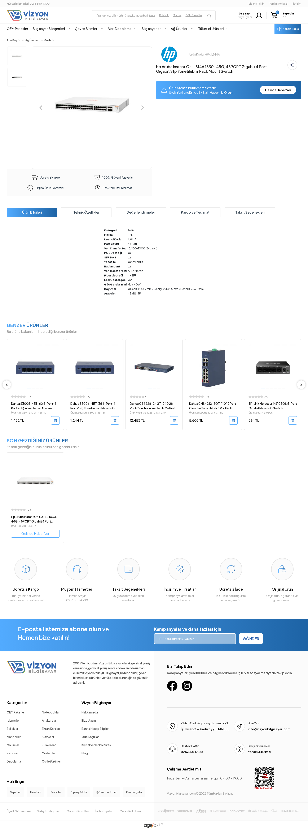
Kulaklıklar (49, 745)
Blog (85, 753)
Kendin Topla (291, 28)
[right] (301, 384)
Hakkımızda (90, 712)
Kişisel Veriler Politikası (96, 745)
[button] (283, 15)
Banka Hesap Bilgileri (95, 728)
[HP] (169, 54)
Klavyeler (48, 737)
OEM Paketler (16, 712)
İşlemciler (13, 720)
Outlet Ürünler (51, 761)
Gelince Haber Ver (278, 90)
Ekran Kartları (51, 728)
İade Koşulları (91, 737)
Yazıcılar (12, 753)
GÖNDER (251, 638)
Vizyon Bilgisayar (96, 702)
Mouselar (13, 745)
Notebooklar (51, 712)
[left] (6, 384)
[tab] (32, 212)
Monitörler (14, 737)
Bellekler (12, 728)
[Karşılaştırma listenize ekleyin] (60, 354)
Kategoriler (17, 702)
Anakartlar (49, 720)
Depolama (14, 761)
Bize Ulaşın (89, 720)
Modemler (49, 753)
